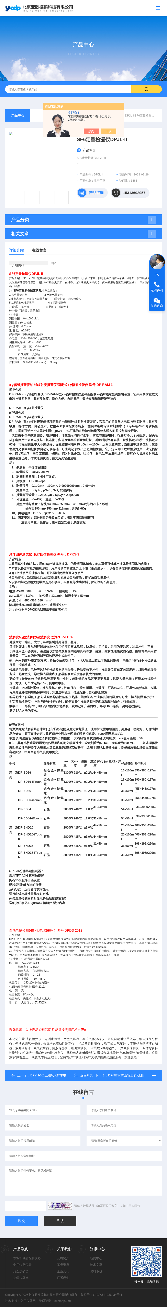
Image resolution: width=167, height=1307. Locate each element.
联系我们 (63, 1278)
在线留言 (39, 250)
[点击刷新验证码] (60, 1206)
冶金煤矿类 (21, 1271)
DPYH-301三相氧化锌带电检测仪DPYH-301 (60, 1075)
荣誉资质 (63, 1264)
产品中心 (17, 115)
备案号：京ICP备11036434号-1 (101, 1294)
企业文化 (63, 1271)
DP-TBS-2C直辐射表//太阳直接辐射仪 (133, 1075)
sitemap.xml (62, 1301)
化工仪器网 (28, 1301)
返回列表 (86, 1075)
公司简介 (63, 1258)
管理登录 (45, 1301)
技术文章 (96, 1264)
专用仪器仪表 (22, 1264)
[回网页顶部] (157, 275)
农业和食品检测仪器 (27, 1258)
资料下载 (96, 1271)
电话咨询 (157, 290)
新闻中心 (96, 1258)
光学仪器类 (21, 1278)
